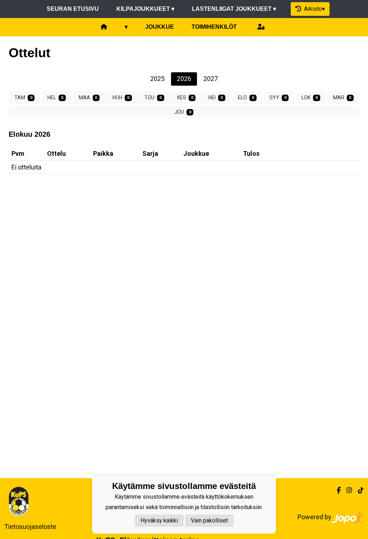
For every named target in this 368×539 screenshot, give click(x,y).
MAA (88, 97)
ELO (246, 97)
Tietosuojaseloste (30, 526)
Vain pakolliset (209, 520)
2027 (210, 78)
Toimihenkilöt (214, 27)
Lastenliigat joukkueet (234, 9)
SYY (278, 97)
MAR (342, 97)
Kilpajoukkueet (145, 9)
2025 (157, 78)
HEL (55, 97)
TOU (153, 97)
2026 (184, 78)
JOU (182, 112)
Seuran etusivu (73, 9)
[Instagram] (346, 490)
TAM (23, 97)
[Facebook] (336, 490)
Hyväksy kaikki (159, 520)
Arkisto (313, 8)
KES (185, 97)
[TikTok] (358, 490)
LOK (310, 97)
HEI (215, 97)
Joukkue (159, 27)
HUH (120, 97)
